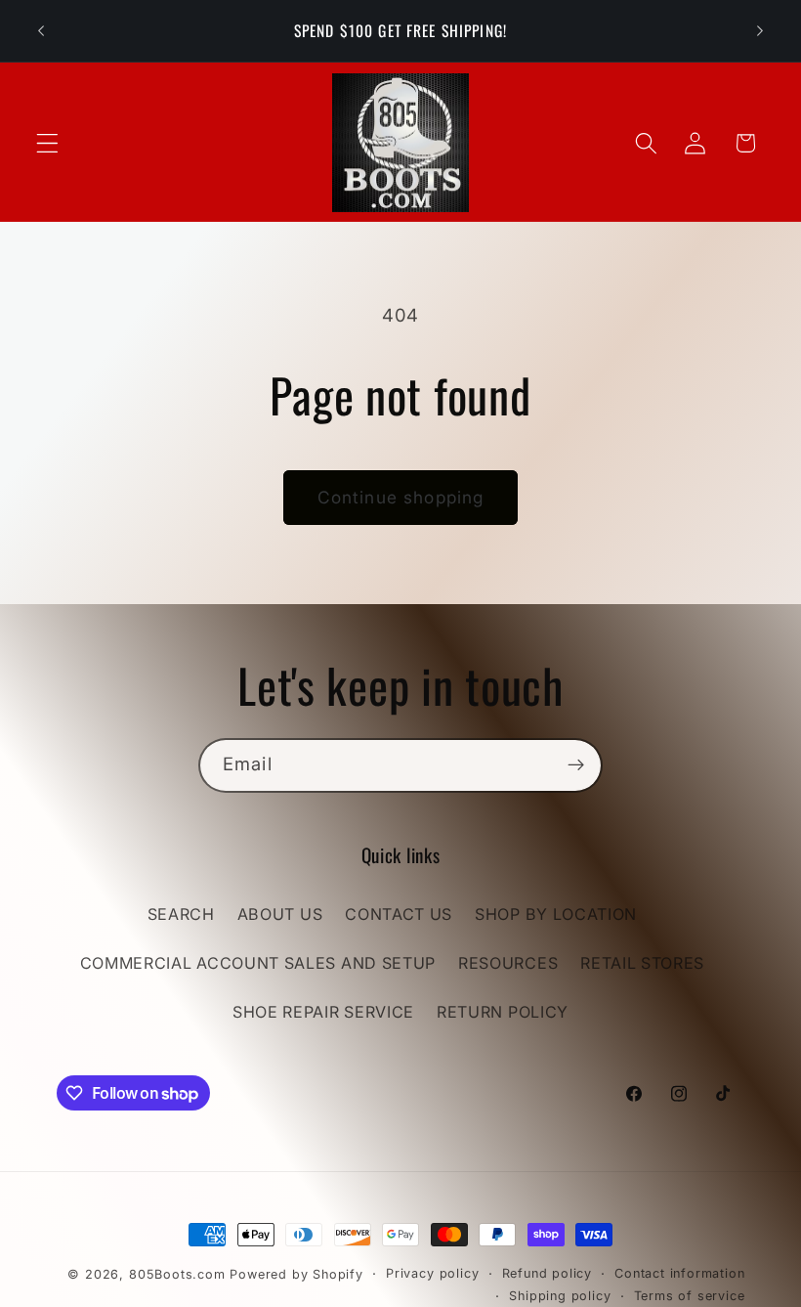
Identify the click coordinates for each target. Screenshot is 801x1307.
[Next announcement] (759, 31)
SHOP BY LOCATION (556, 914)
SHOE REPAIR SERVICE (323, 1012)
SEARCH (181, 914)
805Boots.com (177, 1274)
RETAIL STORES (642, 963)
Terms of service (689, 1295)
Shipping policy (560, 1295)
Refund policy (547, 1273)
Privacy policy (432, 1273)
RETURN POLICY (503, 1012)
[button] (47, 143)
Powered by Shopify (296, 1274)
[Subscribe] (576, 765)
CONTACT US (398, 914)
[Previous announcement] (41, 31)
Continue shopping (401, 497)
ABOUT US (280, 914)
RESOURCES (508, 963)
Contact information (679, 1273)
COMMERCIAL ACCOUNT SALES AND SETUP (258, 963)
